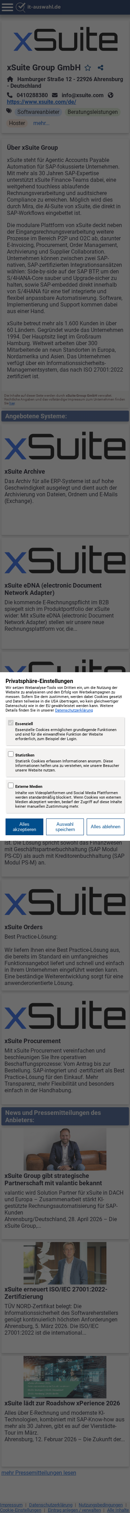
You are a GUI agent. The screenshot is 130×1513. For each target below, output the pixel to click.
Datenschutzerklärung (74, 710)
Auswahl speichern (65, 827)
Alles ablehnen (105, 826)
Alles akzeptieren (24, 827)
